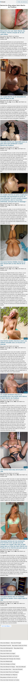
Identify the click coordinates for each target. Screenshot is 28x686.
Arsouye (2, 2)
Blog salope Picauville (5, 645)
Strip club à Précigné (16, 642)
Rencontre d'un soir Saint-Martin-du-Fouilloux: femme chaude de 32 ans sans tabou (12, 32)
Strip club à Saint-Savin (6, 650)
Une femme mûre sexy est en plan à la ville (13, 470)
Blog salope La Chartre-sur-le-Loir (8, 677)
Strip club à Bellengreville (6, 648)
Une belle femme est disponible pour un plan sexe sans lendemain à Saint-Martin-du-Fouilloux (13, 143)
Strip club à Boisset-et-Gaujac (7, 666)
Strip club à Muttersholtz (6, 661)
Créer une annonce (22, 2)
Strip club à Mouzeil (21, 666)
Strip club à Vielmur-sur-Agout (7, 653)
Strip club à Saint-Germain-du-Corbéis (9, 680)
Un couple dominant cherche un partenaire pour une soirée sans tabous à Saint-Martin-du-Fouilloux (13, 396)
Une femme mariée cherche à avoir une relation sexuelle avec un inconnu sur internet (13, 342)
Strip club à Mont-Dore (5, 669)
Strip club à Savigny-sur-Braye (7, 664)
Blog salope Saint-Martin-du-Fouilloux (9, 656)
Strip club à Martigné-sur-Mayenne (8, 674)
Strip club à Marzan (5, 642)
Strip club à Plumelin (17, 669)
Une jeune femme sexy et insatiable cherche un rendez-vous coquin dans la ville (13, 598)
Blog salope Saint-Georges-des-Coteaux (10, 658)
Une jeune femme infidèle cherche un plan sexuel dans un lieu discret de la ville (12, 263)
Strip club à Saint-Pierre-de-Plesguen (9, 672)
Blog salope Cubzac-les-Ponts (19, 645)
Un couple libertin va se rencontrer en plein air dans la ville (13, 97)
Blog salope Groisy (18, 648)
